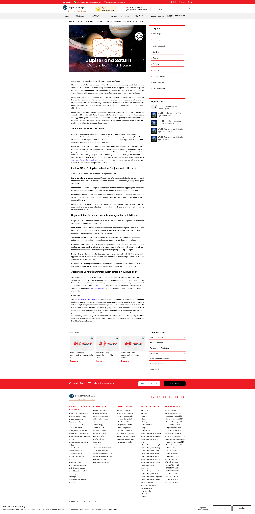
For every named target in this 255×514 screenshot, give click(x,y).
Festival (156, 52)
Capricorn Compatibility (126, 436)
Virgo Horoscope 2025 (173, 428)
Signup (190, 2)
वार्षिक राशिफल (99, 439)
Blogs (80, 21)
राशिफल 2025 (170, 448)
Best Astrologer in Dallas (150, 456)
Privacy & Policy (147, 482)
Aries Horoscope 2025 (173, 413)
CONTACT (161, 16)
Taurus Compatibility (125, 413)
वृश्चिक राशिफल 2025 (172, 471)
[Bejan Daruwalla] (76, 8)
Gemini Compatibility (125, 416)
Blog (143, 428)
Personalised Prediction (159, 348)
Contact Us (146, 431)
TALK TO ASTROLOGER (79, 16)
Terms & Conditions (149, 485)
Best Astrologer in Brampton (152, 445)
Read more (74, 361)
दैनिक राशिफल (99, 428)
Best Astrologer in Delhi (150, 474)
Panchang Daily (159, 88)
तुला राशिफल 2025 (172, 468)
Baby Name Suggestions (79, 431)
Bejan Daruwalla (90, 502)
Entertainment (159, 46)
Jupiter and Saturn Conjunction (88, 299)
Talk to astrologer (149, 384)
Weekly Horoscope (100, 413)
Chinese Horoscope (101, 445)
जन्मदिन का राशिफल (100, 433)
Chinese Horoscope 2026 (103, 456)
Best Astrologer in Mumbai (151, 471)
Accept (222, 508)
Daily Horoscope (100, 410)
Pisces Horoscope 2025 (174, 445)
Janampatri (154, 369)
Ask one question (97, 288)
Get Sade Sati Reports (78, 465)
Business (156, 70)
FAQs (144, 497)
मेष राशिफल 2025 (171, 451)
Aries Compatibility (124, 410)
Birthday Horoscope (101, 416)
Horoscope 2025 (171, 410)
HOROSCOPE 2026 (139, 16)
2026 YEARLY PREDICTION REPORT (176, 16)
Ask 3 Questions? (157, 343)
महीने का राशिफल (99, 436)
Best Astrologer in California (151, 436)
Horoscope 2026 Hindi (101, 462)
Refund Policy (147, 491)
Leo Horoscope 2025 (173, 425)
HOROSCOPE (125, 16)
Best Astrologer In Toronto (151, 462)
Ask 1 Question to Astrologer (80, 471)
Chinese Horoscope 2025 (103, 454)
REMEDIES (114, 16)
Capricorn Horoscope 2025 (175, 439)
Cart (174, 2)
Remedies (154, 353)
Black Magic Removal (78, 468)
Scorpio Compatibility (125, 431)
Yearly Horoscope (100, 422)
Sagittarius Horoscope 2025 (175, 436)
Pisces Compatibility (125, 442)
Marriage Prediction (158, 364)
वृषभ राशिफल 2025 (172, 454)
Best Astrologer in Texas (150, 451)
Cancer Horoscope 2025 (174, 422)
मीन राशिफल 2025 (172, 482)
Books (144, 419)
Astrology (89, 21)
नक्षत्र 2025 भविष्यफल (101, 451)
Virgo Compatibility (125, 425)
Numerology (98, 425)
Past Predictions (147, 425)
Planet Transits (159, 76)
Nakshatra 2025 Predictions (103, 448)
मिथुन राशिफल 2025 (172, 456)
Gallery (144, 422)
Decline (242, 508)
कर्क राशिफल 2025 (172, 459)
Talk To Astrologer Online (79, 413)
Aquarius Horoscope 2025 (175, 442)
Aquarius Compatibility (126, 439)
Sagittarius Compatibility (126, 433)
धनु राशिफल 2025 (171, 474)
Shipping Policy (147, 488)
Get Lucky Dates (76, 428)
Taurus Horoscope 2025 (174, 416)
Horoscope (157, 40)
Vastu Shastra (158, 82)
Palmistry (97, 442)
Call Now (174, 384)
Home (71, 21)
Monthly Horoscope (101, 419)
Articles (144, 413)
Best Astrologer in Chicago (151, 448)
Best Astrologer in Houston (151, 459)
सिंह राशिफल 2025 (172, 462)
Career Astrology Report (79, 416)
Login (183, 2)
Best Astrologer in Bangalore (152, 477)
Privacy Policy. (112, 509)
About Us (145, 410)
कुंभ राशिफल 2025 (172, 480)
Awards (144, 416)
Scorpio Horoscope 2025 (174, 433)
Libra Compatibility (124, 428)
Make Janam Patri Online (79, 433)
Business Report (76, 462)
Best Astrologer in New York (151, 433)
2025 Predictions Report (159, 359)
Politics (156, 64)
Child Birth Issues (76, 454)
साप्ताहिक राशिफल (100, 431)
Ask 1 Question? (156, 337)
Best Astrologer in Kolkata (151, 480)
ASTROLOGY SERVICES (96, 16)
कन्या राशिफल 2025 (172, 465)
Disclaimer (146, 494)
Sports (155, 58)
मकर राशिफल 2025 (172, 477)
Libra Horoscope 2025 (173, 431)
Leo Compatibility (124, 422)
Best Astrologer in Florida (150, 454)
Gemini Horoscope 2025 (174, 419)
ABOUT (67, 16)
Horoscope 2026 (100, 459)
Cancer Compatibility (125, 419)
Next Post (74, 332)
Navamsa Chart (97, 285)
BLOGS (153, 16)
